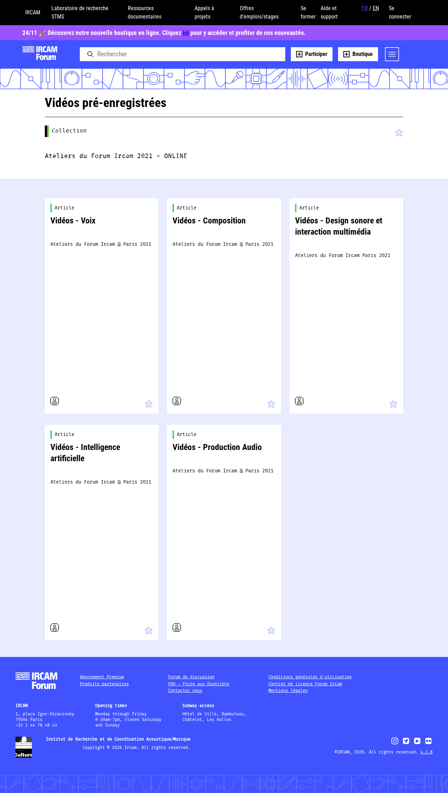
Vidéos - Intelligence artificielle (85, 452)
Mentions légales (288, 690)
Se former (308, 12)
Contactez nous (185, 690)
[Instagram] (395, 743)
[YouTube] (417, 744)
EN (376, 8)
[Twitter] (406, 744)
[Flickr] (428, 744)
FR (365, 8)
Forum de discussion (191, 677)
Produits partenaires (104, 684)
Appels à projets (204, 12)
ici (186, 32)
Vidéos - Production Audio (217, 447)
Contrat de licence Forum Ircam (305, 684)
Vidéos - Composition (209, 221)
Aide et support (329, 12)
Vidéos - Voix (73, 221)
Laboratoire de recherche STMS (79, 12)
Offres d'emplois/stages (259, 12)
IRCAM (32, 12)
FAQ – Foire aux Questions (198, 684)
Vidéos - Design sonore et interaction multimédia (338, 226)
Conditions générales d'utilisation (310, 677)
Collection (69, 131)
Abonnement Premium (102, 677)
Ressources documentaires (144, 12)
